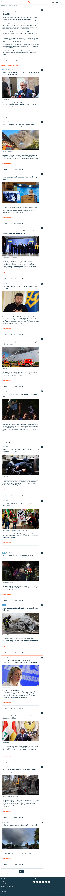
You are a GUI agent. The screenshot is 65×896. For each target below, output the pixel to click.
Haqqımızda (3, 881)
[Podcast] (49, 882)
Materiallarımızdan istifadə (7, 886)
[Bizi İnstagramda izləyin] (57, 2)
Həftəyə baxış (3, 891)
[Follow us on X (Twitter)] (40, 882)
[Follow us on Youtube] (43, 882)
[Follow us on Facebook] (33, 882)
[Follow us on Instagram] (36, 882)
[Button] (6, 60)
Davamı (21, 871)
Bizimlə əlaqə (3, 888)
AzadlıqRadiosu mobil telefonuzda (8, 884)
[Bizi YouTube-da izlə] (53, 2)
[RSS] (46, 882)
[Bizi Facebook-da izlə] (61, 2)
